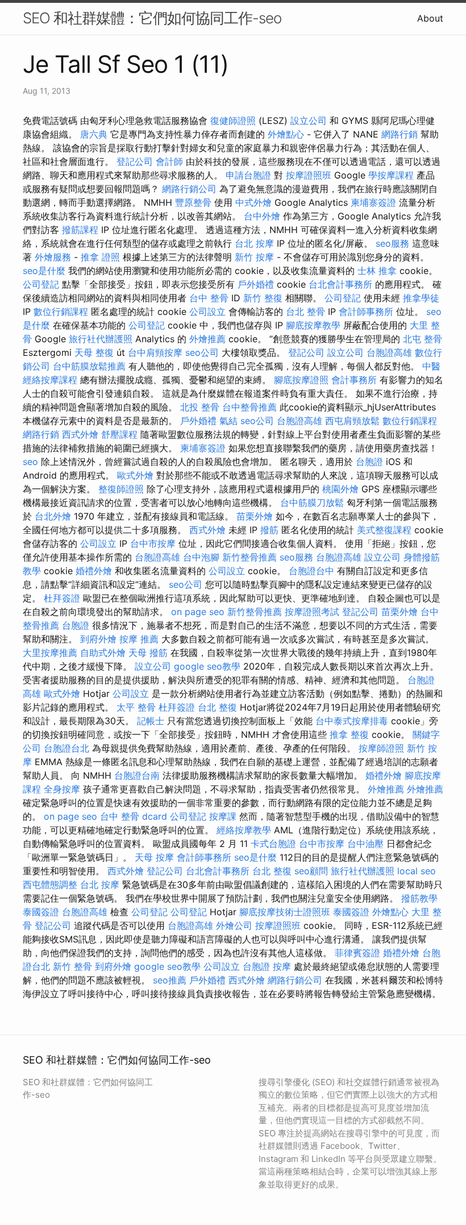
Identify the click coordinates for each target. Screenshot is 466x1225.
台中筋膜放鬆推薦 (89, 366)
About (430, 18)
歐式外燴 (135, 475)
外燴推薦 (207, 338)
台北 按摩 (254, 243)
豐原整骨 (193, 202)
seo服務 (392, 243)
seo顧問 (311, 871)
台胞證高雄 (389, 352)
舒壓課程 (119, 434)
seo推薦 (169, 980)
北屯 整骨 (422, 338)
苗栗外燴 (254, 516)
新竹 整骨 (72, 966)
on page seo (197, 611)
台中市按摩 (153, 543)
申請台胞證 (248, 175)
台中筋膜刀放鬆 (312, 502)
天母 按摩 (154, 857)
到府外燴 (98, 639)
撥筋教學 (419, 898)
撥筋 (269, 529)
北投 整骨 (199, 407)
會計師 (169, 161)
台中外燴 (262, 216)
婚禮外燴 (94, 570)
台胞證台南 (137, 775)
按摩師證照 (381, 748)
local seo (416, 871)
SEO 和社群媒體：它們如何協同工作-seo (152, 18)
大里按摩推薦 (50, 652)
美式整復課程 (384, 529)
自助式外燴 (103, 652)
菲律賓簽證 (357, 952)
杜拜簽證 (62, 598)
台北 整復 (217, 707)
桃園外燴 (340, 489)
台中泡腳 (201, 557)
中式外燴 (253, 202)
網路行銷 (399, 134)
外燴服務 (53, 257)
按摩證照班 (308, 175)
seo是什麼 (44, 270)
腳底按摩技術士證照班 (284, 911)
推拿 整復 (349, 734)
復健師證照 (233, 120)
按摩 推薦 (139, 639)
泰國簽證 (41, 911)
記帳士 (150, 720)
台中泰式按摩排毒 (351, 720)
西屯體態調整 (50, 884)
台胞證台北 (66, 748)
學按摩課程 (391, 175)
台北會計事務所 (340, 284)
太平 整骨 (136, 707)
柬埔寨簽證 (373, 202)
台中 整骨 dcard (133, 816)
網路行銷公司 (189, 188)
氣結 (228, 420)
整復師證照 (121, 489)
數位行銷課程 (61, 311)
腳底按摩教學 (313, 325)
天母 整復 (94, 352)
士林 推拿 (377, 270)
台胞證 (369, 461)
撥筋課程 (80, 229)
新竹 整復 (262, 298)
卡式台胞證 (273, 843)
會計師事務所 (366, 311)
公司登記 (41, 284)
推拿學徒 (421, 298)
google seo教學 (207, 666)
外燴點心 (286, 134)
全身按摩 (62, 789)
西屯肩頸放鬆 (352, 420)
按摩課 (222, 816)
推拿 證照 (100, 257)
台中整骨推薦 (249, 407)
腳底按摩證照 (301, 379)
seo (30, 461)
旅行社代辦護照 (100, 338)
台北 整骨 (305, 311)
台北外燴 (53, 516)
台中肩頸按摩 (155, 352)
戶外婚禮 (256, 284)
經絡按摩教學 (244, 830)
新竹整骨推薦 (249, 557)
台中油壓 (365, 843)
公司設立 (207, 311)
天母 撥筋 (148, 652)
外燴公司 (234, 925)
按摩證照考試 (312, 611)
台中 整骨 (208, 298)
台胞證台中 (311, 570)
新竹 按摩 (254, 257)
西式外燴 (80, 434)
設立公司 (308, 120)
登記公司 (134, 161)
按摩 (282, 966)
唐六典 (93, 134)
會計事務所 (354, 379)
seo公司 (202, 352)
